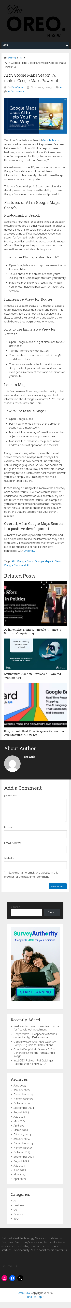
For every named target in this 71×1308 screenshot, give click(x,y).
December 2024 (23, 1094)
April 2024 (20, 1125)
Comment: (10, 796)
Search (15, 906)
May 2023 (20, 1174)
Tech (16, 1218)
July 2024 (19, 1116)
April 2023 (20, 1179)
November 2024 (23, 1098)
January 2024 (22, 1139)
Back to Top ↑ (35, 1296)
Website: (9, 858)
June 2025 (20, 1085)
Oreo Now (24, 1292)
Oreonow (29, 550)
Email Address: (13, 843)
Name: (8, 827)
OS (15, 1209)
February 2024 (22, 1134)
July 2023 (19, 1165)
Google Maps (50, 140)
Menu (6, 45)
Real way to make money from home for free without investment (36, 1028)
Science (18, 1214)
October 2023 (22, 1152)
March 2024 (21, 1130)
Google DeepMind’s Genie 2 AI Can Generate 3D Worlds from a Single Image (35, 1053)
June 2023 (20, 1170)
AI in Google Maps (22, 561)
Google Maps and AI (16, 565)
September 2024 (24, 1107)
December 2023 (23, 1143)
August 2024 (21, 1112)
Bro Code (17, 87)
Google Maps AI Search (49, 561)
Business (19, 1205)
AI (61, 87)
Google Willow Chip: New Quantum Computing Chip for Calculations (35, 1043)
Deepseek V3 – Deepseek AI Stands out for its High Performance (35, 1035)
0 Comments (16, 91)
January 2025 (22, 1090)
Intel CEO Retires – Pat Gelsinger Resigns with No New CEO (33, 1062)
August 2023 (21, 1161)
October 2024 (22, 1103)
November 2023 (23, 1147)
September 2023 (24, 1156)
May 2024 (20, 1121)
